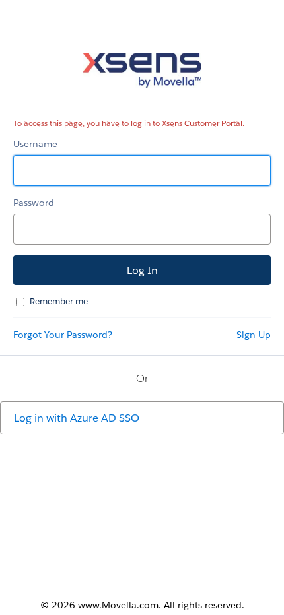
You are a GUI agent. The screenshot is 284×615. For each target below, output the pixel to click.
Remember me (59, 301)
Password (33, 203)
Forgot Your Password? (62, 334)
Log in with (76, 418)
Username (35, 144)
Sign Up (253, 334)
